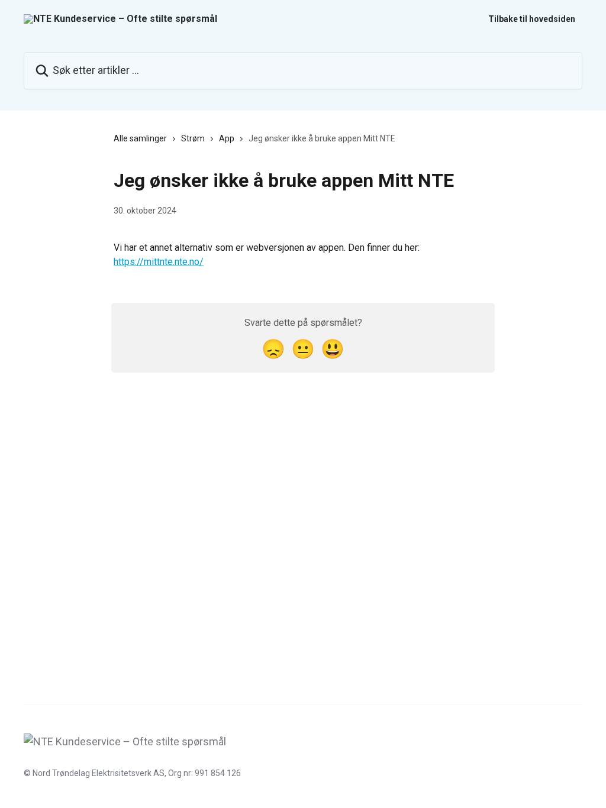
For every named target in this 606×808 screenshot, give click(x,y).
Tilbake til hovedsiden (531, 19)
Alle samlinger (140, 138)
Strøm (193, 138)
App (226, 138)
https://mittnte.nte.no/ (159, 261)
